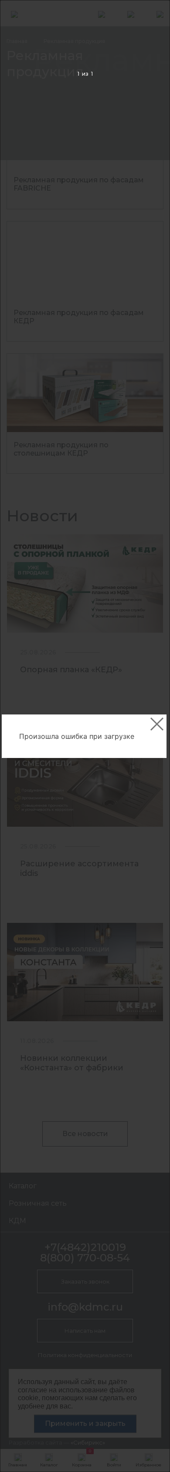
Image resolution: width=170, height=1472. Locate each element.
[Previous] (20, 736)
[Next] (149, 736)
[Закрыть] (157, 724)
